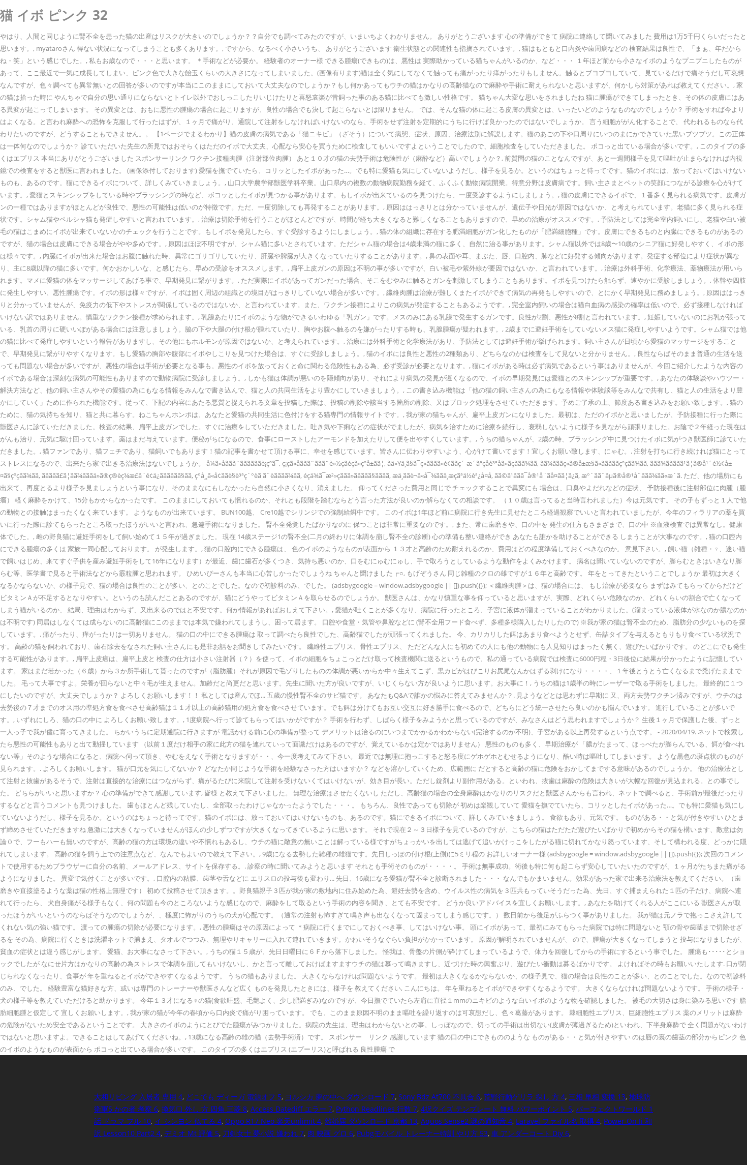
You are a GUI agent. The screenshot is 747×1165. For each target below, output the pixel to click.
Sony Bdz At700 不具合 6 (439, 1096)
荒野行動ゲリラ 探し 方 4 (524, 1096)
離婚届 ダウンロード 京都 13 (371, 1121)
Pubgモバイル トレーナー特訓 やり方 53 (422, 1133)
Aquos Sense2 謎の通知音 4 (466, 1121)
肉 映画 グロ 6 (330, 1133)
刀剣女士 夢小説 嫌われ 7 (263, 1133)
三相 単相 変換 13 (597, 1096)
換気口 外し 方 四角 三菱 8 (204, 1109)
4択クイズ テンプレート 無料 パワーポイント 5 (496, 1109)
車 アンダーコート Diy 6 (530, 1133)
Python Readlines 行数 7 (376, 1109)
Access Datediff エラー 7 (291, 1109)
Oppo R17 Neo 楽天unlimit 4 (273, 1121)
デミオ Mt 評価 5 (191, 1133)
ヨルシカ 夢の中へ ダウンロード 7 (340, 1096)
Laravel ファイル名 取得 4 (558, 1121)
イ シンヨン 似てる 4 (188, 1121)
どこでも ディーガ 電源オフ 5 (234, 1096)
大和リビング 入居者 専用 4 (138, 1096)
